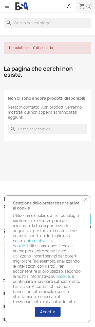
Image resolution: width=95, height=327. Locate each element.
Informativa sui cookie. (33, 243)
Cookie (63, 276)
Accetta (47, 312)
